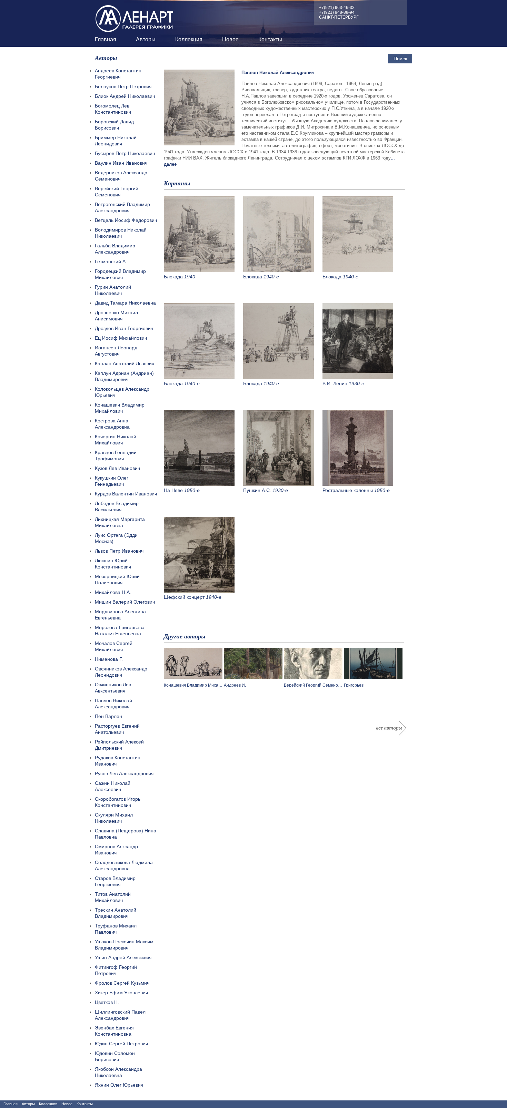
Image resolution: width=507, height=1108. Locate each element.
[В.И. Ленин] (357, 377)
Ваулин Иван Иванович (121, 163)
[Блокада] (199, 270)
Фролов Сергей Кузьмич (122, 983)
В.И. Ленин (334, 383)
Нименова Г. (109, 659)
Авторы (146, 39)
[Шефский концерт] (199, 591)
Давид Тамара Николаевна (125, 303)
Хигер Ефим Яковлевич (121, 992)
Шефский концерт (184, 597)
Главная (105, 39)
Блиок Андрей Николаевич (125, 96)
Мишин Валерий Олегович (125, 602)
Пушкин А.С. (257, 490)
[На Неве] (199, 484)
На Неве (173, 490)
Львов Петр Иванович (119, 551)
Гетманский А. (111, 261)
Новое (230, 39)
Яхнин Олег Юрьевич (119, 1085)
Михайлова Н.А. (113, 592)
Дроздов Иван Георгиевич (124, 328)
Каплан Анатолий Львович (124, 363)
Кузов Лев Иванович (117, 468)
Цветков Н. (107, 1002)
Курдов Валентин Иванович (126, 493)
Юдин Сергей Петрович (121, 1043)
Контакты (270, 39)
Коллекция (188, 39)
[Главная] (134, 17)
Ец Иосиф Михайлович (121, 338)
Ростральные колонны (347, 490)
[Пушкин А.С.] (278, 484)
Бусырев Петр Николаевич (125, 153)
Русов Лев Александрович (124, 773)
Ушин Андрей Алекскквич (123, 957)
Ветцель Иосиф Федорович (126, 220)
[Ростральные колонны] (357, 484)
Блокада (173, 276)
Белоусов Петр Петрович (123, 86)
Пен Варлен (108, 716)
